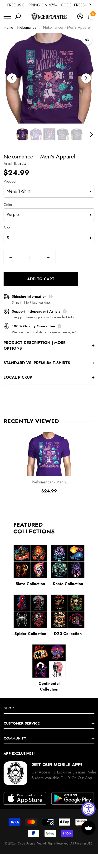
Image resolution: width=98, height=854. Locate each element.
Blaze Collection (30, 584)
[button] (17, 16)
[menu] (7, 16)
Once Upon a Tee (29, 843)
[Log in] (80, 16)
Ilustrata (20, 163)
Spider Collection (30, 633)
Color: (9, 204)
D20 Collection (68, 633)
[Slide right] (86, 78)
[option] (49, 78)
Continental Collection (49, 686)
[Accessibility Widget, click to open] (88, 809)
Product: (10, 181)
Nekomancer (27, 27)
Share (87, 40)
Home (8, 27)
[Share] (87, 40)
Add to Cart (40, 279)
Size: (8, 228)
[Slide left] (12, 78)
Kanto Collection (68, 584)
